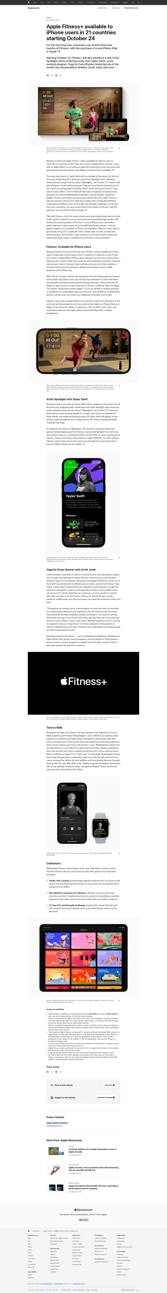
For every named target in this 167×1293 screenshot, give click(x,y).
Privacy (119, 1244)
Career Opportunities (123, 1260)
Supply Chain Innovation (124, 1247)
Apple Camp (76, 1250)
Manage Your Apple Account (59, 1238)
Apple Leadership (122, 1257)
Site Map (94, 1290)
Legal (88, 1290)
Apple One (53, 1251)
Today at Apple (77, 1244)
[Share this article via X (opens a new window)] (52, 75)
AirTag (30, 1261)
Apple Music (54, 1257)
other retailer (59, 1284)
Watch (30, 1250)
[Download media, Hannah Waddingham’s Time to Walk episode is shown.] (119, 853)
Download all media (104, 1097)
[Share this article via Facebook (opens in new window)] (48, 75)
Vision (30, 1253)
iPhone (30, 1247)
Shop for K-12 (99, 1251)
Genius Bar (75, 1241)
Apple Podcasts (55, 1266)
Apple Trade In (76, 1256)
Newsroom (34, 8)
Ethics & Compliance (123, 1269)
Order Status (76, 1261)
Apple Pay (31, 1278)
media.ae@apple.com (54, 1126)
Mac (29, 1241)
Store (29, 1238)
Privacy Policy (66, 1290)
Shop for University (101, 1254)
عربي (137, 1290)
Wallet (30, 1275)
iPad (29, 1244)
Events (119, 1272)
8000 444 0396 (79, 1284)
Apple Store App (77, 1253)
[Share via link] (61, 75)
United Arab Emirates (127, 1290)
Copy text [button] (108, 1085)
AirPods (30, 1256)
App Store (53, 1272)
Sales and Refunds (78, 1290)
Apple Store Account (56, 1241)
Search (132, 8)
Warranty (120, 1263)
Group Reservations (78, 1247)
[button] (133, 2)
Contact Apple (121, 1275)
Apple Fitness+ (54, 1263)
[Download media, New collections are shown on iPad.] (119, 1000)
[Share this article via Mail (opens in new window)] (56, 75)
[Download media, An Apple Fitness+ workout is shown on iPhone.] (119, 385)
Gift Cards (31, 1267)
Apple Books (54, 1269)
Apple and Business (101, 1238)
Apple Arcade (54, 1260)
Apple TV (53, 1254)
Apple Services (102, 8)
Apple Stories (116, 8)
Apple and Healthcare (101, 1262)
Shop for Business (100, 1241)
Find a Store (76, 1238)
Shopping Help (76, 1264)
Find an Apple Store (46, 1284)
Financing (75, 1258)
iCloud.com (53, 1244)
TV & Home (31, 1258)
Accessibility (121, 1238)
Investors (120, 1266)
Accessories (32, 1264)
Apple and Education (101, 1248)
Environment (121, 1241)
